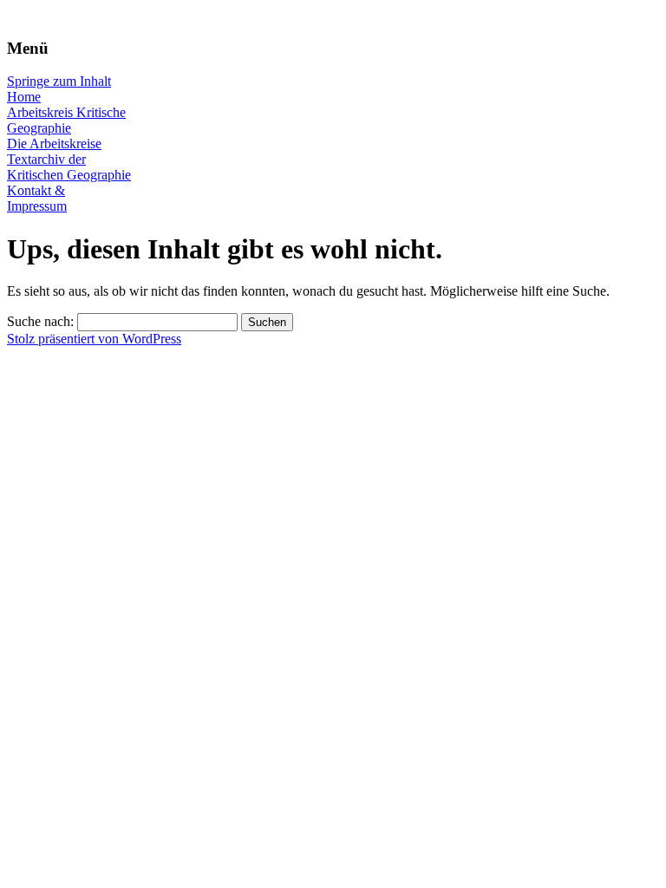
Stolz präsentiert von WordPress (94, 338)
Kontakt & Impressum (37, 198)
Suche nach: (40, 321)
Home (24, 96)
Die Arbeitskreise (54, 143)
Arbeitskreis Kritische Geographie (66, 120)
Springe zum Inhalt (59, 81)
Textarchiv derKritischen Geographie (69, 167)
